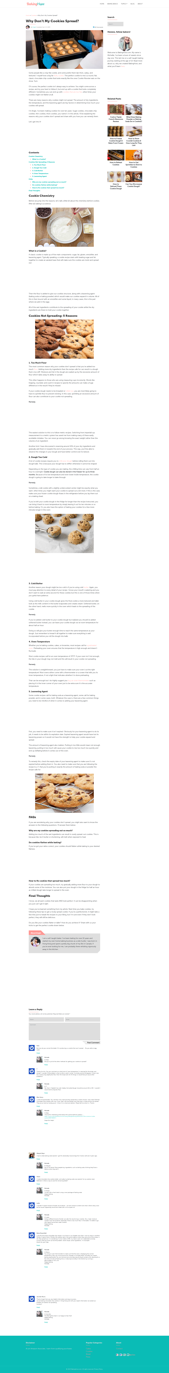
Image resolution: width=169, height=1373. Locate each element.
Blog (132, 4)
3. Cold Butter (37, 171)
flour (36, 369)
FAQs (31, 179)
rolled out (69, 391)
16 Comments (99, 27)
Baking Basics (112, 4)
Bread (88, 1354)
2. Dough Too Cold (39, 168)
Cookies (33, 15)
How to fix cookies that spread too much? (48, 188)
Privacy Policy (98, 1369)
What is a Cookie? (39, 159)
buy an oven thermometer (78, 680)
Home (102, 4)
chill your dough (65, 461)
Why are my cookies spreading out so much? (49, 182)
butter (86, 587)
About (140, 4)
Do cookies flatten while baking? (44, 185)
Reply (38, 1053)
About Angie (36, 933)
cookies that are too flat (72, 92)
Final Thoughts (34, 191)
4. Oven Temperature (40, 173)
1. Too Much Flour (39, 165)
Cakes (88, 1349)
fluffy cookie (59, 76)
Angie (34, 27)
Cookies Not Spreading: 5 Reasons (42, 162)
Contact (119, 1349)
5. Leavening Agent (39, 176)
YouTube (132, 1355)
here (123, 66)
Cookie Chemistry (36, 156)
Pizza (88, 1357)
